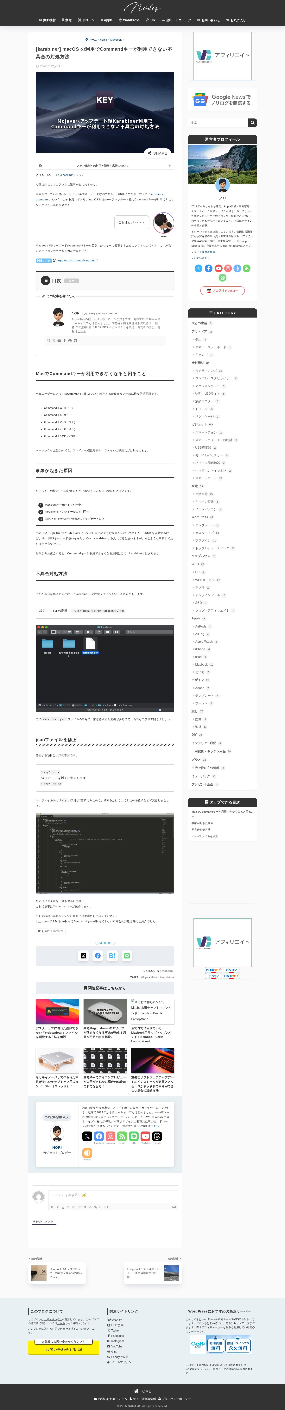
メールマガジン (121, 1362)
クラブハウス (203, 556)
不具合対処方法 (201, 829)
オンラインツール (210, 595)
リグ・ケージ (206, 416)
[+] (106, 1206)
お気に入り (238, 20)
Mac (155, 977)
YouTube (145, 1143)
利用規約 (231, 1368)
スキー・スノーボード (213, 347)
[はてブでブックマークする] (112, 955)
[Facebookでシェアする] (97, 955)
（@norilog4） (53, 1319)
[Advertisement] (222, 876)
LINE (133, 1143)
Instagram (110, 1143)
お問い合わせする (63, 1346)
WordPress (131, 20)
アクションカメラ (210, 386)
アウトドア (202, 331)
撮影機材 (49, 20)
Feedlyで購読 (120, 1357)
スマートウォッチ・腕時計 (216, 440)
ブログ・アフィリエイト (214, 610)
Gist (114, 1351)
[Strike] (68, 1207)
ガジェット (202, 424)
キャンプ (203, 354)
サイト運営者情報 (144, 1398)
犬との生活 (202, 323)
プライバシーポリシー (210, 1368)
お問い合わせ (210, 20)
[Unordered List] (79, 1207)
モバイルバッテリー (211, 455)
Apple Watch (206, 641)
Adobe (202, 688)
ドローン (87, 20)
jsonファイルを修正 (206, 836)
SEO (200, 602)
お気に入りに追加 (52, 931)
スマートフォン (208, 432)
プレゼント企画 (205, 784)
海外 (200, 726)
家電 (68, 20)
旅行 (197, 711)
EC (199, 572)
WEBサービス (207, 580)
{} (100, 1206)
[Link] (95, 1207)
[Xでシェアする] (83, 955)
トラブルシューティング (214, 548)
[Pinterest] (70, 341)
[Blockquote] (84, 1207)
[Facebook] (64, 341)
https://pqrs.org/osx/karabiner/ (77, 260)
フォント (203, 703)
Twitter (115, 1330)
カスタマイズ (207, 532)
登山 (200, 339)
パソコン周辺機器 (210, 463)
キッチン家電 (206, 501)
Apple (108, 20)
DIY (153, 20)
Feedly (122, 1143)
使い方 (202, 672)
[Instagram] (48, 341)
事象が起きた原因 (202, 823)
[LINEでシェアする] (127, 955)
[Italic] (57, 1207)
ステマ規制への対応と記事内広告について (103, 165)
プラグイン (205, 540)
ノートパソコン (208, 509)
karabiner (168, 977)
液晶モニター (206, 401)
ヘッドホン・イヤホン (213, 470)
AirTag (202, 634)
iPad (200, 657)
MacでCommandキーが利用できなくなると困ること (223, 814)
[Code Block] (90, 1207)
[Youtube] (59, 341)
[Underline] (63, 1207)
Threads (157, 1143)
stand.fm (116, 1320)
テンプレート (206, 525)
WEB (198, 564)
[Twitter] (53, 341)
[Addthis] (75, 341)
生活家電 (204, 494)
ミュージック (203, 776)
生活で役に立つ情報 (208, 767)
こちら (82, 331)
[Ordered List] (74, 1207)
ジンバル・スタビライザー (216, 378)
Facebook (99, 1143)
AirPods (203, 626)
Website (87, 1159)
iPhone (202, 649)
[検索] (252, 122)
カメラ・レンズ (208, 370)
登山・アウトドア (178, 20)
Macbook (168, 970)
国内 (200, 719)
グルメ (199, 759)
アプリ (202, 587)
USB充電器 (205, 447)
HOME (144, 1391)
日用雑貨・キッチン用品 (211, 751)
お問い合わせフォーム (112, 1398)
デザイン (200, 680)
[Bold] (52, 1207)
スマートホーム (208, 478)
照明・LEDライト (210, 393)
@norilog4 (66, 174)
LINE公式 (117, 1325)
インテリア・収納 (206, 743)
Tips (146, 977)
